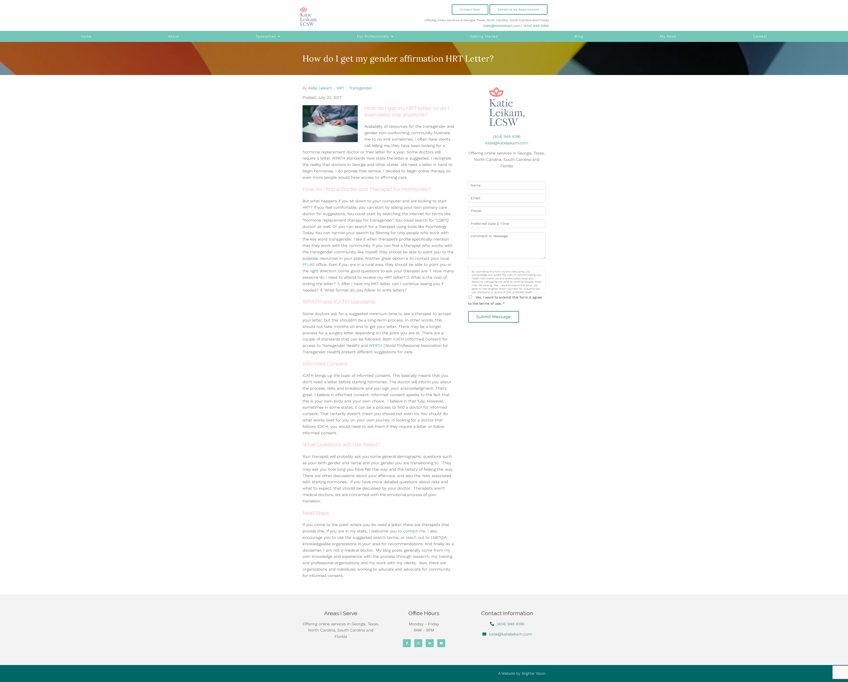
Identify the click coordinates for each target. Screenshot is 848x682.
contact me (414, 531)
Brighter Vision (533, 673)
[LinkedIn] (430, 643)
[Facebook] (407, 643)
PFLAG (309, 264)
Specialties (266, 36)
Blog (579, 36)
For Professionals (373, 36)
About (173, 36)
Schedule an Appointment (518, 9)
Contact (760, 36)
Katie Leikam (320, 88)
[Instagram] (418, 643)
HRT (340, 88)
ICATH (398, 339)
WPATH (375, 345)
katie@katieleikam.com (502, 26)
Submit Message (493, 316)
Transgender (360, 88)
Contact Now (470, 9)
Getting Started (484, 36)
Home (86, 36)
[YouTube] (441, 643)
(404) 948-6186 (536, 26)
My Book (668, 36)
